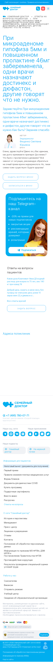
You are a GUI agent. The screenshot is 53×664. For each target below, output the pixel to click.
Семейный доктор (12, 450)
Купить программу (13, 487)
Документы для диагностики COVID (21, 483)
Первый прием (11, 470)
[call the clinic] (38, 9)
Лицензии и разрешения (15, 531)
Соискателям (10, 581)
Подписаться (28, 250)
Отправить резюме (13, 589)
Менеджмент (10, 523)
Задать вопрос (26, 309)
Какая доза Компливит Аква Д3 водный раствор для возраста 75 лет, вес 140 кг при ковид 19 (25, 281)
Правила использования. (37, 2)
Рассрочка (9, 500)
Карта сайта (8, 659)
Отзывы (7, 535)
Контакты (8, 540)
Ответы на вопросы (13, 504)
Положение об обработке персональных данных (24, 652)
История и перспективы (15, 518)
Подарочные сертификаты (17, 492)
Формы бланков (11, 479)
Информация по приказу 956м (16, 656)
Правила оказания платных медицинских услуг (26, 475)
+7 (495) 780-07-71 (17, 415)
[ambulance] (43, 9)
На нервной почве (37, 450)
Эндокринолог (27, 139)
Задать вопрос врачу (20, 177)
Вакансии (8, 585)
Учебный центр (11, 594)
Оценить (44, 635)
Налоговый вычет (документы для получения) (26, 466)
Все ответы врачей (16, 301)
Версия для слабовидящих (19, 627)
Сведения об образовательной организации (25, 598)
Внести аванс (10, 496)
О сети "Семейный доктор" (16, 513)
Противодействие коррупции (18, 560)
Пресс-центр (10, 527)
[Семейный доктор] (11, 8)
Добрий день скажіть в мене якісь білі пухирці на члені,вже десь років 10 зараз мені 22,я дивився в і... (25, 293)
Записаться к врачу (21, 186)
